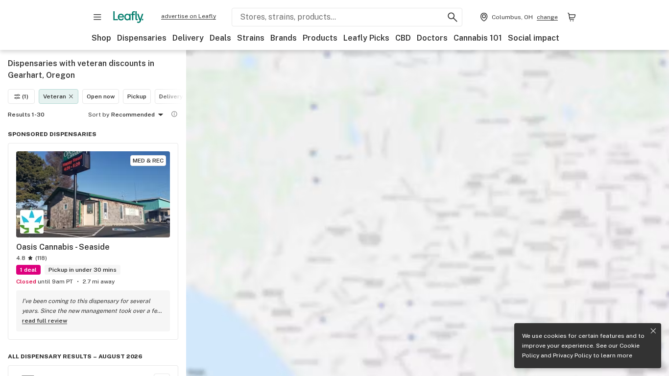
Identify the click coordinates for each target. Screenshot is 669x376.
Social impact (533, 38)
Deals (220, 38)
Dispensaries (142, 38)
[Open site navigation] (97, 17)
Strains (250, 38)
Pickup (136, 96)
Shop (101, 38)
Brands (283, 38)
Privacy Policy (572, 355)
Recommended (133, 114)
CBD (403, 38)
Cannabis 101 (478, 38)
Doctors (432, 38)
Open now (101, 96)
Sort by (98, 114)
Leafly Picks (366, 38)
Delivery (188, 38)
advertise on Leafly (188, 16)
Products (320, 38)
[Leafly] (128, 17)
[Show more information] (174, 114)
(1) (25, 96)
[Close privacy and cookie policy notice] (653, 331)
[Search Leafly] (452, 17)
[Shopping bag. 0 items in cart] (571, 17)
